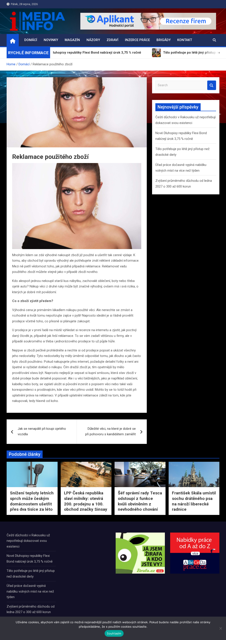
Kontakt (184, 40)
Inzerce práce (137, 40)
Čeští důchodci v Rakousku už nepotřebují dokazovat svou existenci (28, 540)
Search (211, 85)
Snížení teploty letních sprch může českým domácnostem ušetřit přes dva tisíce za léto (32, 501)
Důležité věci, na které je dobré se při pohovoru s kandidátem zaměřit (110, 431)
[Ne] (220, 628)
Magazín (72, 40)
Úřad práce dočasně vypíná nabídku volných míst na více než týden (30, 591)
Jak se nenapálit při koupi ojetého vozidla (42, 431)
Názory (93, 40)
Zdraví (112, 40)
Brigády (163, 40)
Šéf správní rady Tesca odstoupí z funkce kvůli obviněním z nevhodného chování (140, 501)
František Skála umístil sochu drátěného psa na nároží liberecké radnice (194, 501)
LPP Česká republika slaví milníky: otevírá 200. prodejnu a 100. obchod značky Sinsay (85, 501)
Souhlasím (114, 633)
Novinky (51, 40)
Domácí (30, 40)
